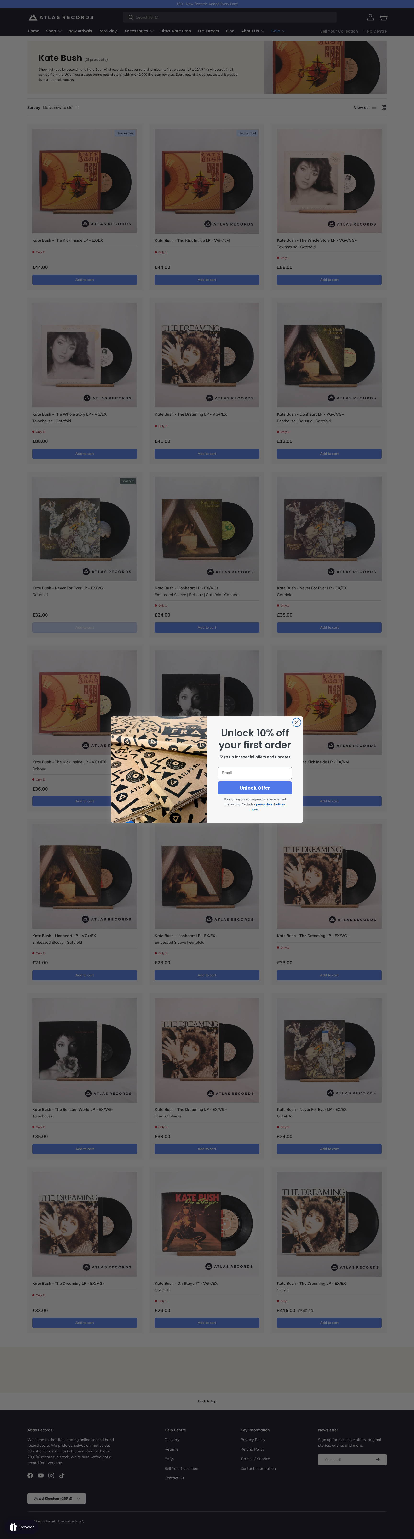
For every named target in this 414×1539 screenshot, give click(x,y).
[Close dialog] (297, 722)
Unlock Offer (255, 788)
